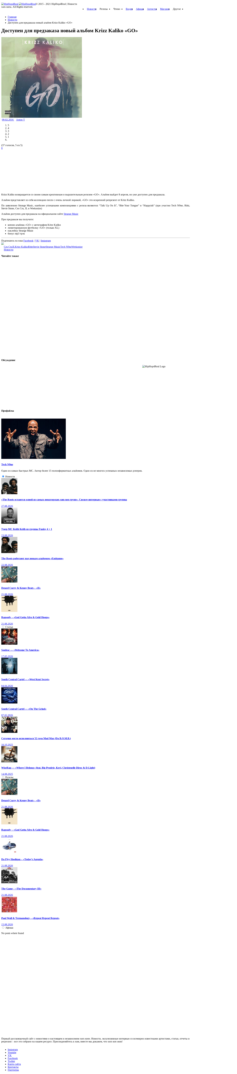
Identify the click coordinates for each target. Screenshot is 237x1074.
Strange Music (71, 214)
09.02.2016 (8, 119)
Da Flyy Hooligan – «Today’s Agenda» (22, 859)
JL (13, 246)
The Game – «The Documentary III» (21, 888)
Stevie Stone (39, 246)
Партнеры (13, 1070)
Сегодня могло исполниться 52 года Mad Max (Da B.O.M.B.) (36, 738)
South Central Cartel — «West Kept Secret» (25, 679)
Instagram (46, 240)
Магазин (165, 9)
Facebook (28, 240)
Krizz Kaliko (21, 246)
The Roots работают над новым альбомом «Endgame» (32, 558)
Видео (129, 9)
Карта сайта (14, 1064)
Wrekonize (77, 246)
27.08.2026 (7, 506)
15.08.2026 (7, 924)
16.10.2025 (7, 744)
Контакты (13, 1067)
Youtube (12, 1052)
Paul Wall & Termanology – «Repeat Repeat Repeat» (30, 918)
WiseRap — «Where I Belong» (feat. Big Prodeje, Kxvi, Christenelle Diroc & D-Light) (48, 767)
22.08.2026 (7, 565)
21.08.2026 (7, 594)
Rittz (30, 246)
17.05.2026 (7, 656)
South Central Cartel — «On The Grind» (23, 709)
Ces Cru (8, 246)
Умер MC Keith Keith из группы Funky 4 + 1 (26, 529)
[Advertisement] (25, 170)
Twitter (11, 1061)
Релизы (9, 777)
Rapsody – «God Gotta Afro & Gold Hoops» (25, 617)
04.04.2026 (7, 685)
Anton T (20, 119)
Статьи (9, 627)
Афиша (140, 9)
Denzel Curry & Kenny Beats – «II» (21, 588)
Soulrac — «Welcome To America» (20, 650)
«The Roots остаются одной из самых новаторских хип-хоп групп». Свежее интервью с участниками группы (64, 499)
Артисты (152, 9)
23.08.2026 (7, 535)
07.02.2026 (7, 715)
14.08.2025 (7, 774)
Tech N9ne (66, 246)
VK (37, 240)
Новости (91, 9)
